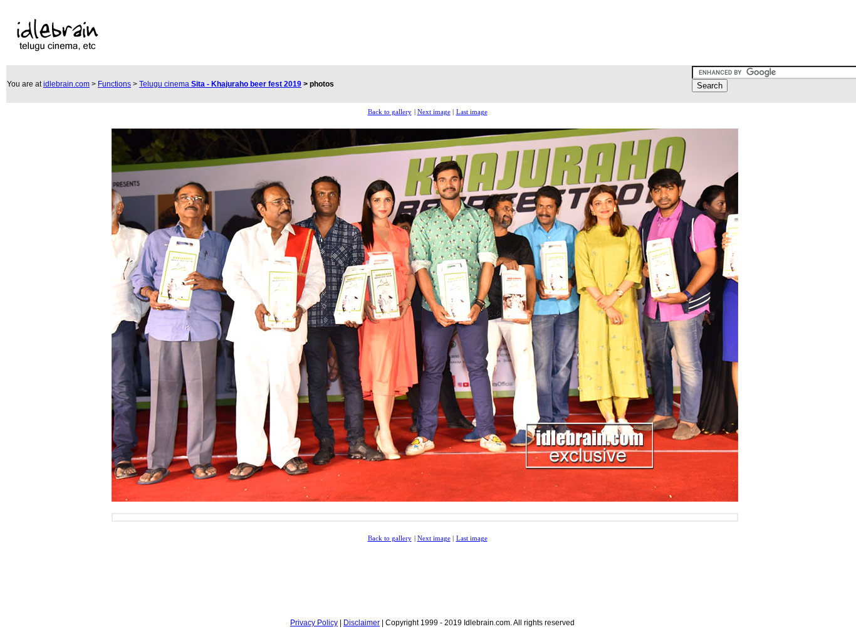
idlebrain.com (66, 84)
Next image (434, 111)
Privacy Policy (314, 622)
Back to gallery (390, 111)
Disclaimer (361, 622)
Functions (114, 84)
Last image (472, 111)
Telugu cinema (220, 84)
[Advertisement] (391, 35)
